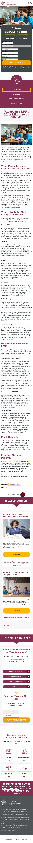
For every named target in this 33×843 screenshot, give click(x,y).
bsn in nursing (16, 617)
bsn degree (10, 617)
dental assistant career (14, 562)
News (18, 484)
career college (10, 561)
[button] (28, 3)
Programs (7, 44)
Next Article (28, 626)
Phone (6, 57)
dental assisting (12, 563)
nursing (22, 617)
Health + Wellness (16, 99)
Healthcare (16, 90)
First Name (7, 47)
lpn (6, 487)
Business (16, 94)
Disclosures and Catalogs (7, 824)
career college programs (20, 561)
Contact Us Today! (16, 661)
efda (17, 563)
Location (7, 41)
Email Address (8, 54)
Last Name (7, 51)
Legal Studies (16, 103)
